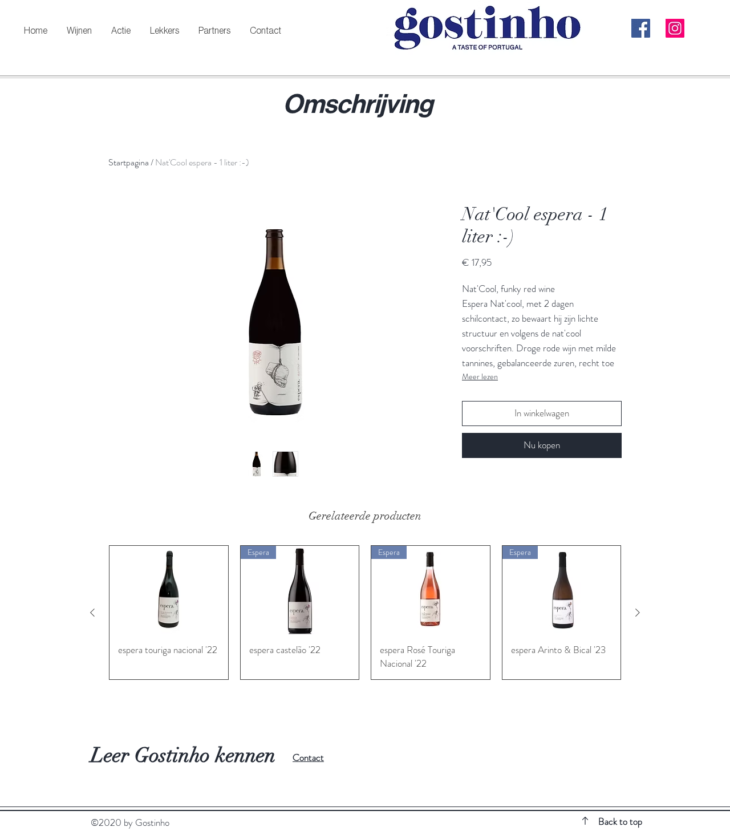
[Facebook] (640, 28)
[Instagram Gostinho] (675, 28)
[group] (365, 612)
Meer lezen (480, 376)
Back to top (620, 821)
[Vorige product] (92, 612)
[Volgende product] (637, 612)
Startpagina (128, 162)
